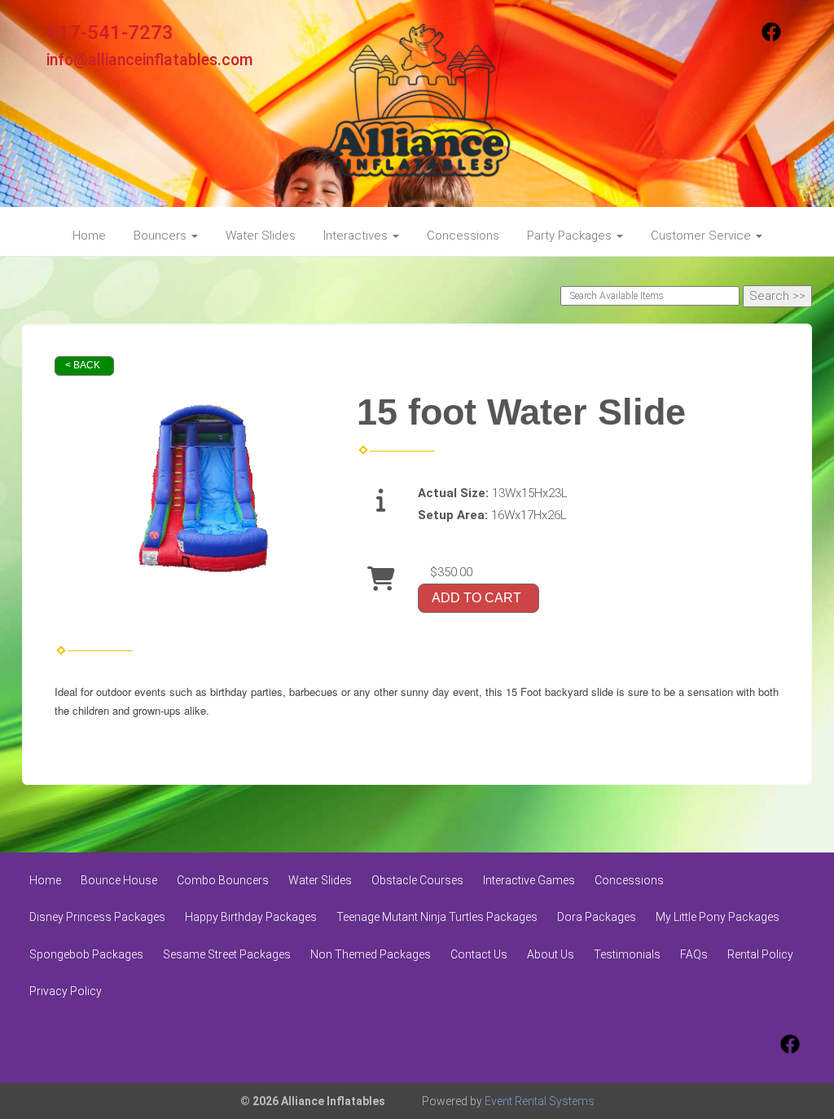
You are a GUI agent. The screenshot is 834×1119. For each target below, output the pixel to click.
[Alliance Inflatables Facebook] (771, 37)
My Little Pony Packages (717, 916)
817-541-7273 (109, 32)
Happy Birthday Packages (251, 916)
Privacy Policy (65, 991)
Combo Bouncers (223, 880)
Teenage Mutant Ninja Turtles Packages (437, 916)
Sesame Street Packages (227, 954)
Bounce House (119, 880)
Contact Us (478, 954)
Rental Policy (760, 954)
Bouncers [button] (162, 235)
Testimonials (627, 954)
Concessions (463, 235)
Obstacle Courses (417, 880)
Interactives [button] (357, 235)
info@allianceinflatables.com (149, 60)
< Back (82, 365)
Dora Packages (596, 916)
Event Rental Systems (540, 1101)
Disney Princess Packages (97, 916)
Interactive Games (529, 880)
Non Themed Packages (370, 954)
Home (89, 235)
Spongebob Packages (86, 954)
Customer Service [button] (702, 235)
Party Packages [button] (571, 235)
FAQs (694, 954)
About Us (550, 954)
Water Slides (261, 235)
